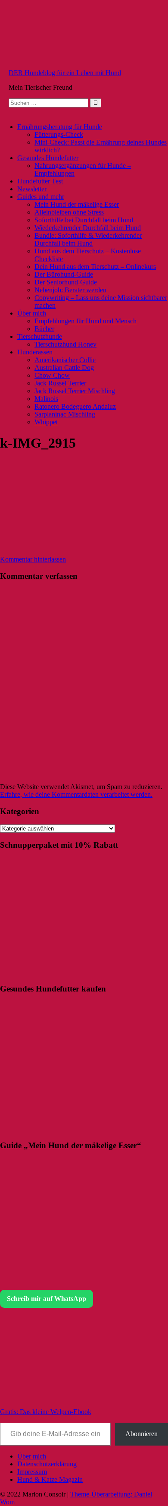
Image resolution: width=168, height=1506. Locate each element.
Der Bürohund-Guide (63, 274)
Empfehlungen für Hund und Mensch (85, 321)
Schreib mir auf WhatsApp (46, 1298)
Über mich (31, 313)
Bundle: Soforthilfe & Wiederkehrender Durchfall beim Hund (88, 239)
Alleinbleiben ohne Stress (69, 212)
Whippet (46, 422)
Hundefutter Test (40, 181)
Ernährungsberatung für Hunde (59, 126)
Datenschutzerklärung (47, 1464)
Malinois (46, 398)
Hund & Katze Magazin (50, 1479)
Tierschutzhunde (39, 336)
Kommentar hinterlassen (33, 559)
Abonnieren (141, 1433)
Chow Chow (52, 375)
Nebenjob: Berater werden (70, 290)
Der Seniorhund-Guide (65, 282)
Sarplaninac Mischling (64, 414)
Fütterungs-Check (58, 134)
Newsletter (32, 189)
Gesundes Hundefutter (47, 157)
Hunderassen (35, 352)
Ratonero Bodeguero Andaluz (75, 406)
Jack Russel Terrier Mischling (74, 391)
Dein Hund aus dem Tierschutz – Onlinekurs (95, 266)
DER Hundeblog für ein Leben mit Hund (65, 72)
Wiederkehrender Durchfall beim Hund (87, 227)
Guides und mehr (40, 196)
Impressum (32, 1471)
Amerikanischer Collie (65, 359)
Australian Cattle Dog (64, 367)
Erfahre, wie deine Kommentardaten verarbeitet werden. (76, 794)
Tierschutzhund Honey (65, 344)
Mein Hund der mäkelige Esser (76, 204)
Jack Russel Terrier (60, 383)
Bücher (44, 328)
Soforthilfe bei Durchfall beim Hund (83, 220)
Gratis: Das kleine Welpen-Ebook (45, 1411)
